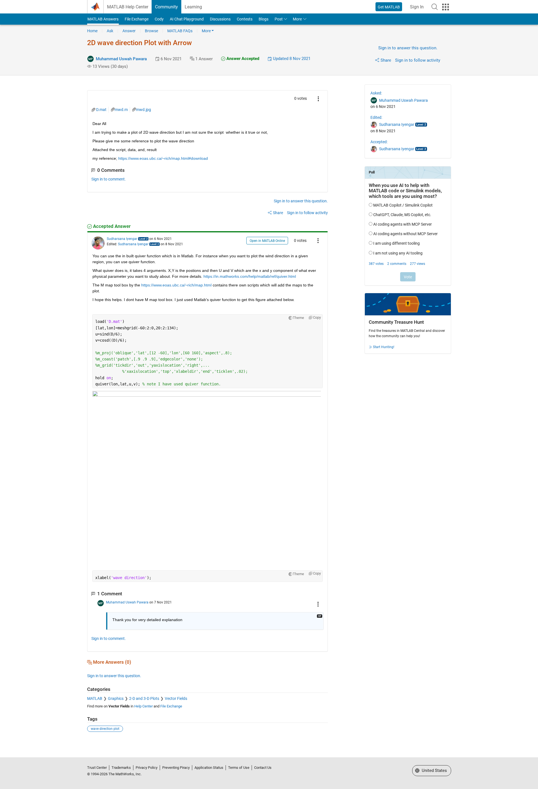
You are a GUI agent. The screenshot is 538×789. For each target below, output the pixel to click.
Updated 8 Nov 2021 (291, 58)
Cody (159, 19)
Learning (193, 7)
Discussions (220, 19)
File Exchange (137, 19)
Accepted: (379, 142)
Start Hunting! (383, 347)
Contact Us (263, 767)
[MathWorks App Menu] (445, 7)
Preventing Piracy (176, 767)
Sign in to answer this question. (407, 47)
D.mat (101, 109)
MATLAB (94, 698)
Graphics (116, 698)
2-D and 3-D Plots (144, 698)
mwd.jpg (143, 109)
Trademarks (121, 767)
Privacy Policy (146, 767)
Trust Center (97, 767)
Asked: (376, 93)
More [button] (297, 19)
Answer (129, 31)
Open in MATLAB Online (267, 241)
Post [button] (279, 19)
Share (386, 60)
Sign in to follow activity (417, 60)
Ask (110, 31)
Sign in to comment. (108, 179)
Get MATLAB (389, 7)
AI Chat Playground (187, 19)
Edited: (376, 117)
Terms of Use (238, 767)
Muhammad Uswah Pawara (121, 58)
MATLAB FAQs (180, 31)
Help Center (143, 706)
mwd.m (121, 109)
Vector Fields (176, 698)
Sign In (417, 7)
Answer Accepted (242, 58)
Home (92, 31)
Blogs (263, 19)
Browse (151, 31)
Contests (244, 19)
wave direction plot (105, 729)
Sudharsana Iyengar (122, 239)
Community (166, 7)
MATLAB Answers (103, 19)
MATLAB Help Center (127, 7)
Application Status (208, 767)
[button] (434, 6)
